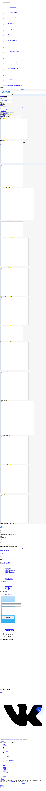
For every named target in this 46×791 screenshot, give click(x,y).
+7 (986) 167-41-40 (23, 89)
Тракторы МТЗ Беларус (9, 579)
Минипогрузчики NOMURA (8, 584)
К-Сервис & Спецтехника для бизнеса (10, 739)
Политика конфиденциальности (9, 627)
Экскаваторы (7, 571)
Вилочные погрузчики (9, 573)
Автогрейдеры (8, 568)
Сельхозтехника (7, 101)
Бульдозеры (7, 569)
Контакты (7, 587)
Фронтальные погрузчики (10, 570)
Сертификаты (7, 589)
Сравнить (4, 776)
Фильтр (1, 105)
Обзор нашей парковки (4, 550)
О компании (7, 588)
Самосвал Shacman (8, 586)
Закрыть (2, 741)
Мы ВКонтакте (3, 553)
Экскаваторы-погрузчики (10, 572)
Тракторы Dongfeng (8, 578)
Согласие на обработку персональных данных (9, 630)
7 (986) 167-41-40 (7, 562)
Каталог (4, 100)
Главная (1, 96)
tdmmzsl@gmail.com (6, 563)
